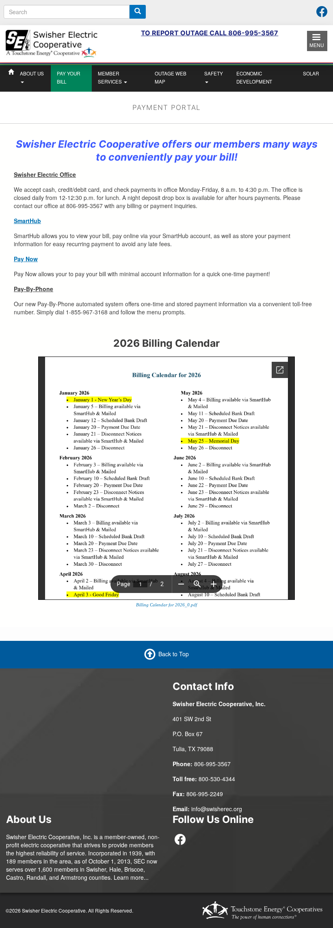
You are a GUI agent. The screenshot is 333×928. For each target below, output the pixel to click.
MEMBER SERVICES (110, 77)
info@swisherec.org (216, 809)
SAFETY (213, 73)
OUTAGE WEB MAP (170, 77)
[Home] (51, 43)
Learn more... (131, 877)
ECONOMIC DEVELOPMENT (254, 77)
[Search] (138, 12)
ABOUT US (32, 73)
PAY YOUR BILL (68, 77)
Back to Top (173, 654)
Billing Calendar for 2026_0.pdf (166, 604)
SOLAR (311, 73)
